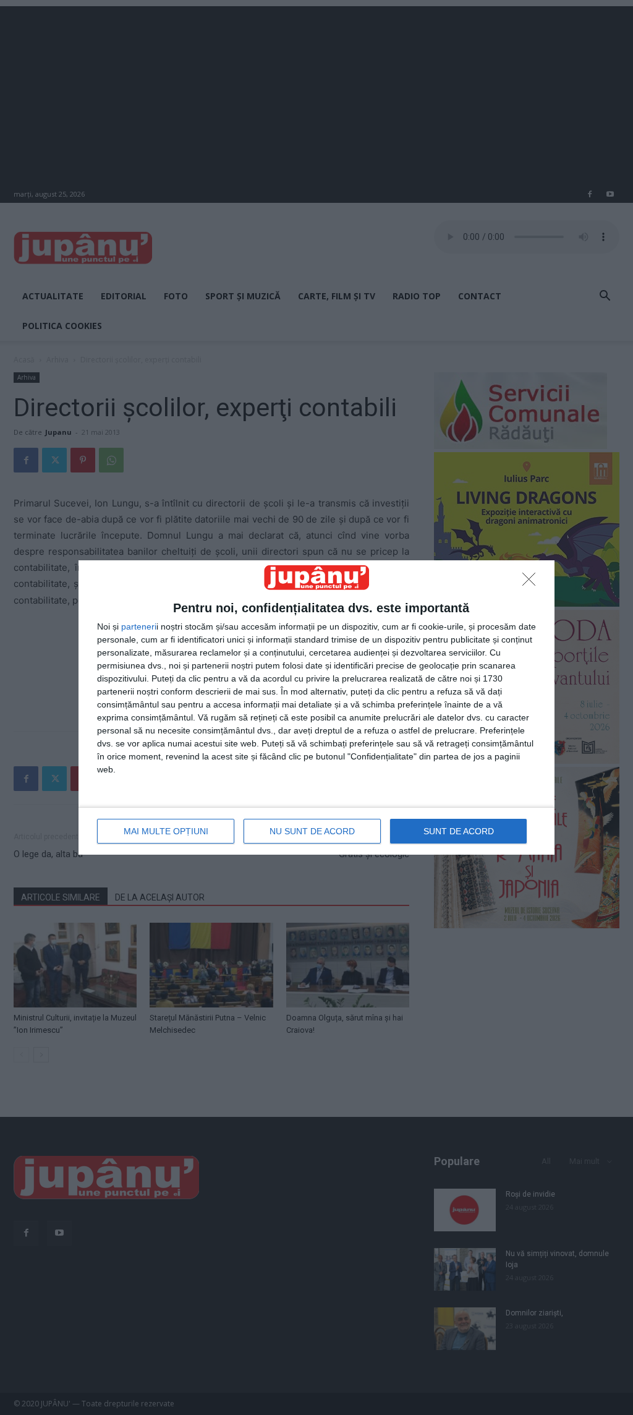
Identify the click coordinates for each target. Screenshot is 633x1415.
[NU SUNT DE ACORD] (532, 582)
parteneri (138, 626)
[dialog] (316, 707)
